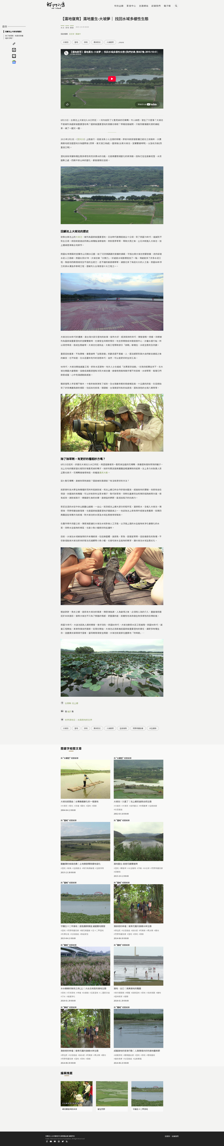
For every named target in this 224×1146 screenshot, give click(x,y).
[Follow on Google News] (14, 62)
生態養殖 (138, 1058)
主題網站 (143, 6)
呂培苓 (71, 34)
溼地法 (81, 139)
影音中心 (131, 6)
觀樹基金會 (129, 1055)
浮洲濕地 (71, 992)
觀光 (83, 805)
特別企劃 (119, 6)
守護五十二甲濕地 (140, 1109)
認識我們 (156, 6)
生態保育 (100, 868)
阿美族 (142, 930)
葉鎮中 (78, 34)
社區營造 (118, 809)
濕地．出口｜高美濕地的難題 (127, 988)
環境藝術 (151, 1055)
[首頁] (56, 5)
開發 (72, 27)
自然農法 (134, 805)
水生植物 (152, 728)
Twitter (62, 1141)
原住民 (118, 930)
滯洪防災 (97, 42)
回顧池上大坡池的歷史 (13, 31)
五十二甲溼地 (98, 930)
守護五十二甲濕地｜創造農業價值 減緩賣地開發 (83, 926)
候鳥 (69, 868)
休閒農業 (143, 805)
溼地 (76, 42)
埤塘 (79, 992)
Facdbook (47, 1141)
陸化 (71, 805)
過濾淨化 (71, 996)
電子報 (167, 6)
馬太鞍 (150, 930)
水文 (62, 27)
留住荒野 (101, 1109)
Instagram (58, 1141)
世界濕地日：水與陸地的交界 (78, 719)
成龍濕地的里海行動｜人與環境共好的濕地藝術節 (137, 1050)
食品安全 (84, 934)
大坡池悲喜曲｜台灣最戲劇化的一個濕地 (79, 801)
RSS (66, 1141)
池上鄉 (75, 703)
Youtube (50, 1141)
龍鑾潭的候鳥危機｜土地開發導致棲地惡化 (81, 863)
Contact (54, 1141)
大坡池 (65, 42)
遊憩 (126, 996)
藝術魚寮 (118, 1058)
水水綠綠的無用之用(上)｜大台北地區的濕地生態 (83, 988)
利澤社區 (65, 934)
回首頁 (167, 1136)
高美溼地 (136, 992)
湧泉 (95, 805)
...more (121, 42)
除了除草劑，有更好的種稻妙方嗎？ (14, 37)
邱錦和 (118, 871)
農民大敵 (103, 472)
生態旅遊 (153, 805)
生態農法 (77, 868)
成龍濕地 (118, 1055)
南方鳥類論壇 (88, 868)
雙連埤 (123, 868)
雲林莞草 (118, 996)
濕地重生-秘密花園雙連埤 (126, 863)
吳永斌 (135, 930)
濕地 (67, 27)
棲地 (159, 992)
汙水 (64, 996)
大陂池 (118, 805)
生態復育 (123, 728)
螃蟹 (128, 992)
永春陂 (86, 992)
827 (69, 711)
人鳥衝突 (110, 42)
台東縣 (68, 703)
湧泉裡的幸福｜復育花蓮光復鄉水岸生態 (133, 926)
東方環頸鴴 (119, 992)
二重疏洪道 (105, 992)
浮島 (140, 868)
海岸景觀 (151, 992)
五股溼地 (94, 992)
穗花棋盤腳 (85, 930)
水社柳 (146, 868)
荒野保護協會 (138, 728)
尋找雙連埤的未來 (69, 1109)
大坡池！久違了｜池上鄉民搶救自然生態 (133, 801)
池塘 (77, 805)
